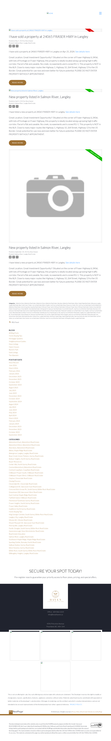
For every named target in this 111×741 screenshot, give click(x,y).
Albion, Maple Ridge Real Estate (82, 303)
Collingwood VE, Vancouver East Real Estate (50, 309)
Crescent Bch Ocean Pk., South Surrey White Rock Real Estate (77, 309)
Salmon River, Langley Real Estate (25, 43)
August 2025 (13, 387)
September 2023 (15, 435)
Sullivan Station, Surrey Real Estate (21, 545)
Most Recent (14, 362)
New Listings (13, 344)
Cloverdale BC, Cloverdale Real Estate (30, 309)
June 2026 (13, 365)
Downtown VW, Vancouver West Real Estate (25, 492)
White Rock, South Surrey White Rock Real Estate (52, 318)
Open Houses (14, 347)
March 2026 (13, 368)
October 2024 (14, 399)
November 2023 (15, 429)
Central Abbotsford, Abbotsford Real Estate (25, 467)
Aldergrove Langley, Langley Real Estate (23, 453)
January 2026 (14, 374)
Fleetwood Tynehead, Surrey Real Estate (71, 310)
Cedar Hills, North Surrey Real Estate (82, 305)
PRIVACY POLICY (76, 704)
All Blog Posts (14, 333)
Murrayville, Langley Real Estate (52, 314)
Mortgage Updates (16, 338)
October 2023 (14, 432)
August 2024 (13, 404)
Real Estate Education (27, 316)
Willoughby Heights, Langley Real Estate (75, 318)
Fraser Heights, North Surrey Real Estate (91, 310)
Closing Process (17, 309)
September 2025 (15, 385)
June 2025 (13, 393)
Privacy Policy (76, 712)
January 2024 (14, 424)
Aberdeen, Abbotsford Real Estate (65, 303)
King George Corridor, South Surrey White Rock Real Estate (64, 312)
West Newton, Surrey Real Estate (31, 318)
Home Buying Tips (44, 312)
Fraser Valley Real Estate (15, 312)
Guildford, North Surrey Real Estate (30, 312)
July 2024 (12, 407)
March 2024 (13, 418)
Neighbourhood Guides (17, 341)
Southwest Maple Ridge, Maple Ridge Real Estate (62, 316)
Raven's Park (13, 350)
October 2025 (14, 382)
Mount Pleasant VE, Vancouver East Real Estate (32, 314)
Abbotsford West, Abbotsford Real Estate (46, 303)
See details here (82, 51)
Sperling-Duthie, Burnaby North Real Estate (85, 316)
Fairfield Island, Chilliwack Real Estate (51, 310)
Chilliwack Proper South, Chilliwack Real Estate (53, 307)
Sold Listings (13, 352)
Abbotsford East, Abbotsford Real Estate (26, 303)
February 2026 (14, 371)
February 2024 (14, 421)
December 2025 (15, 376)
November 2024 (15, 396)
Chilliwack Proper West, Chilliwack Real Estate (77, 307)
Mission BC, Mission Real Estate (20, 520)
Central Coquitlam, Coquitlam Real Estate (31, 307)
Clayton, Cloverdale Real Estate (20, 478)
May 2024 (12, 412)
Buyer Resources (67, 305)
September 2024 (15, 401)
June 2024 (13, 410)
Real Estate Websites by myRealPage (91, 712)
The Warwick (14, 355)
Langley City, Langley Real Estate (88, 312)
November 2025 (15, 379)
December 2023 (15, 426)
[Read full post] (55, 31)
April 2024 (12, 415)
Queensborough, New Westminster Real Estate (26, 531)
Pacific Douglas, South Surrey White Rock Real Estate (74, 314)
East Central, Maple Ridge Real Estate (32, 310)
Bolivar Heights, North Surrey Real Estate (52, 305)
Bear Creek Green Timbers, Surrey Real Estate (30, 305)
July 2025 (12, 390)
